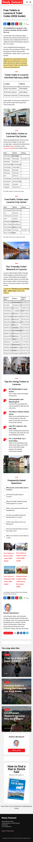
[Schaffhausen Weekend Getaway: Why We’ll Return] (16, 719)
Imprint (3, 831)
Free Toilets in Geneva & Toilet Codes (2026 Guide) (9, 580)
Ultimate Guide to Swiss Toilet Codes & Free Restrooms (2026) (21, 581)
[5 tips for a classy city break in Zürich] (16, 664)
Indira (5, 701)
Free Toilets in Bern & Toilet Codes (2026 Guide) (9, 557)
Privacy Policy (10, 831)
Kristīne (6, 673)
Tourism (7, 654)
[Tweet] (8, 24)
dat (11, 146)
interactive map (8, 148)
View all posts (8, 633)
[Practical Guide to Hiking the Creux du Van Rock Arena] (16, 691)
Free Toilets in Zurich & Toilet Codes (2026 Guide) (21, 557)
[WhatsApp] (20, 24)
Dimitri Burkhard (7, 19)
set (13, 146)
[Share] (4, 24)
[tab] (16, 489)
